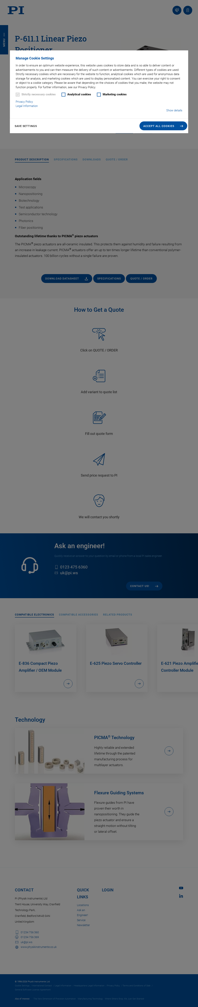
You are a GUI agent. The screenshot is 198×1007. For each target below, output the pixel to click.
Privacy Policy (24, 101)
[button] (163, 125)
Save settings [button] (26, 126)
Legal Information (27, 106)
